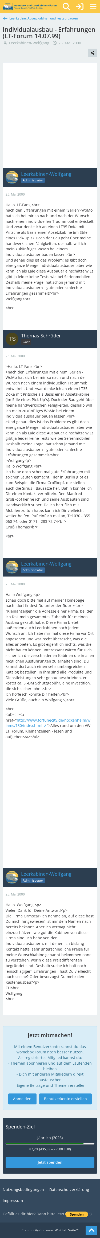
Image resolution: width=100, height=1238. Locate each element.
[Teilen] (92, 53)
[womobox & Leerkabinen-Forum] (30, 6)
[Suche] (66, 6)
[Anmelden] (79, 6)
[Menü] (93, 6)
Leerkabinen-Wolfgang (29, 42)
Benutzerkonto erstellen (65, 1098)
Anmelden (22, 1098)
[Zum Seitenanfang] (91, 1230)
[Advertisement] (50, 115)
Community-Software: (50, 1230)
